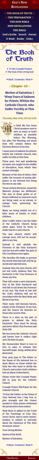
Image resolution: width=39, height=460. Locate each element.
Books (20, 38)
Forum (32, 34)
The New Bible (19, 21)
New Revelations (19, 25)
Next (29, 79)
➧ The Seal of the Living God (19, 71)
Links (29, 38)
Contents (19, 79)
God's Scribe (9, 34)
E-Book (10, 38)
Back (9, 79)
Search (23, 34)
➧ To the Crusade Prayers (20, 68)
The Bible (19, 30)
